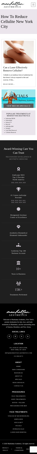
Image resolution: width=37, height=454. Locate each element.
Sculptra (8, 128)
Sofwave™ (9, 122)
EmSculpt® (9, 120)
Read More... (9, 84)
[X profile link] (22, 336)
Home (18, 366)
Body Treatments (18, 399)
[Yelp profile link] (28, 336)
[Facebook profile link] (9, 336)
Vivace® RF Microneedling (18, 416)
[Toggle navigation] (33, 4)
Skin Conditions (18, 369)
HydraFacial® (18, 429)
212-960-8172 (18, 356)
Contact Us (18, 386)
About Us (18, 376)
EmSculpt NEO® (10, 118)
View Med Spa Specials (18, 106)
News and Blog (18, 382)
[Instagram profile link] (15, 336)
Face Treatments (18, 396)
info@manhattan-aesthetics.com (18, 353)
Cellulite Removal (11, 132)
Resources (18, 373)
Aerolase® (18, 419)
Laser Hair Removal (11, 130)
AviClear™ (18, 422)
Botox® (8, 124)
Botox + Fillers (18, 402)
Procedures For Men (18, 406)
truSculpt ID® (9, 126)
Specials (18, 379)
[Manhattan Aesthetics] (13, 4)
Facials (19, 425)
